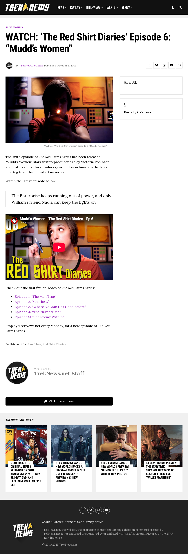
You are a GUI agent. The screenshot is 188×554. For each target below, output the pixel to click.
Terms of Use (73, 522)
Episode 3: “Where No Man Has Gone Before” (50, 307)
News (60, 7)
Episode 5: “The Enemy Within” (39, 317)
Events (110, 7)
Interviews (93, 7)
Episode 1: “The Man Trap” (35, 296)
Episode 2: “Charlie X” (32, 302)
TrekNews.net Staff (31, 65)
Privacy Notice (94, 522)
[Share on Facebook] (149, 65)
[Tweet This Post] (156, 65)
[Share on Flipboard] (164, 65)
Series (126, 7)
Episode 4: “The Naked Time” (38, 312)
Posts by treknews (137, 112)
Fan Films (34, 344)
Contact (58, 522)
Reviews (75, 7)
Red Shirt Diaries (54, 344)
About (46, 522)
